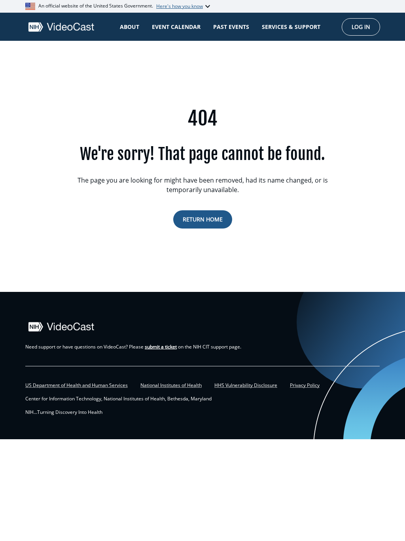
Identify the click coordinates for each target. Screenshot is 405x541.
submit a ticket (161, 346)
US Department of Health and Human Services (76, 385)
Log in (361, 26)
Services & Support (291, 26)
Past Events (231, 26)
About (129, 26)
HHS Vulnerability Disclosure (245, 385)
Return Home (203, 219)
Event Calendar (176, 26)
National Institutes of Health (171, 385)
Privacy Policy (305, 385)
